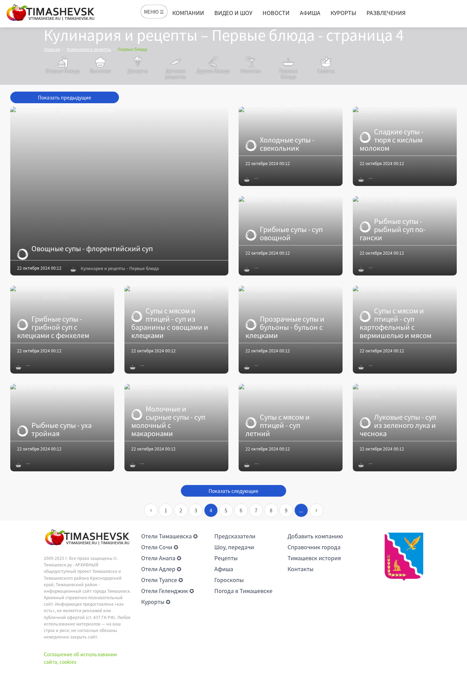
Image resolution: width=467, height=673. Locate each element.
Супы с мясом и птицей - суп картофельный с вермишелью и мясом (395, 323)
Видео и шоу (233, 13)
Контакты (300, 568)
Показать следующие (233, 490)
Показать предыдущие (64, 97)
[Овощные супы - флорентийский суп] (119, 191)
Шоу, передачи (234, 546)
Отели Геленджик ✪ (167, 590)
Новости (276, 13)
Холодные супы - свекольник (287, 144)
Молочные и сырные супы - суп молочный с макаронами (168, 421)
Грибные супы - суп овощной (291, 233)
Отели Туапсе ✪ (162, 579)
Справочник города (314, 546)
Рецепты (226, 557)
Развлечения (385, 13)
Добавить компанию (315, 536)
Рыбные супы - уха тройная (61, 429)
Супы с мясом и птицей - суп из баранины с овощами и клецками (169, 323)
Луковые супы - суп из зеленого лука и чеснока (398, 425)
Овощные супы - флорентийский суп (92, 248)
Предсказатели (234, 536)
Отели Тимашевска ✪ (169, 536)
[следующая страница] (316, 510)
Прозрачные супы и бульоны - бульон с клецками (284, 327)
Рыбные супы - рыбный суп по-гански (393, 229)
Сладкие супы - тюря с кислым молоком (392, 139)
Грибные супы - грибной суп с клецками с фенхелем (53, 327)
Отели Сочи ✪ (159, 546)
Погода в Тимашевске (243, 590)
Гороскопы (229, 579)
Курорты (343, 13)
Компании (188, 13)
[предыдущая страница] (151, 510)
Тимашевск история (314, 557)
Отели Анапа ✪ (161, 557)
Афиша (310, 13)
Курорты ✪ (155, 601)
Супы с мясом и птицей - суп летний (277, 425)
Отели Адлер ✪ (161, 568)
